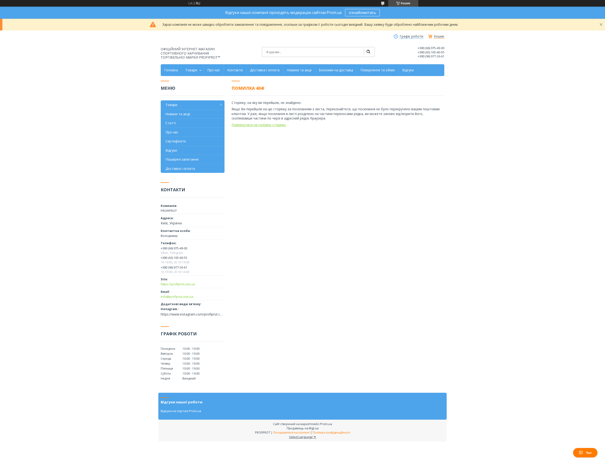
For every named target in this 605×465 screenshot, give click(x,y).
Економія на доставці (336, 70)
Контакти (235, 70)
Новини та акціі (299, 70)
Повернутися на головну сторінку (259, 125)
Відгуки (408, 70)
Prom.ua (326, 424)
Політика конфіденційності (331, 433)
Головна (171, 70)
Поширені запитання (182, 159)
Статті (170, 123)
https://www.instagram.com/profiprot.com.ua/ (193, 314)
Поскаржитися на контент (291, 433)
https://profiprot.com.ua (178, 284)
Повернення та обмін (377, 70)
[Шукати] (368, 52)
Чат (589, 453)
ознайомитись (362, 12)
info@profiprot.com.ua (177, 297)
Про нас (213, 70)
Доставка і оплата (265, 70)
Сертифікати (175, 141)
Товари (191, 70)
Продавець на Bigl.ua (303, 428)
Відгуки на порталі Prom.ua (181, 411)
